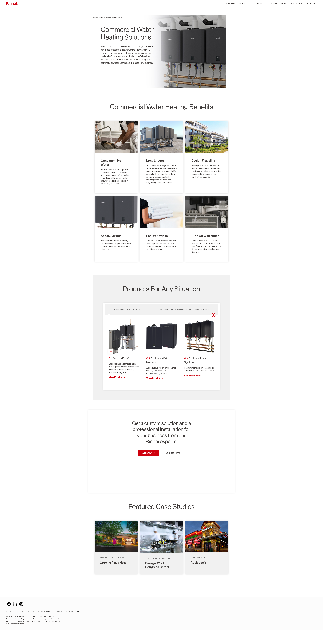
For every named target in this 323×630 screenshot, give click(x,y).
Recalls (59, 611)
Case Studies (296, 3)
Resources (258, 3)
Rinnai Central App (278, 3)
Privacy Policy (29, 611)
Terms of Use (13, 611)
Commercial (98, 18)
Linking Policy (45, 611)
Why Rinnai (230, 3)
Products (243, 3)
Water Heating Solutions (116, 18)
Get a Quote (311, 3)
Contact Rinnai (173, 452)
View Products (117, 377)
